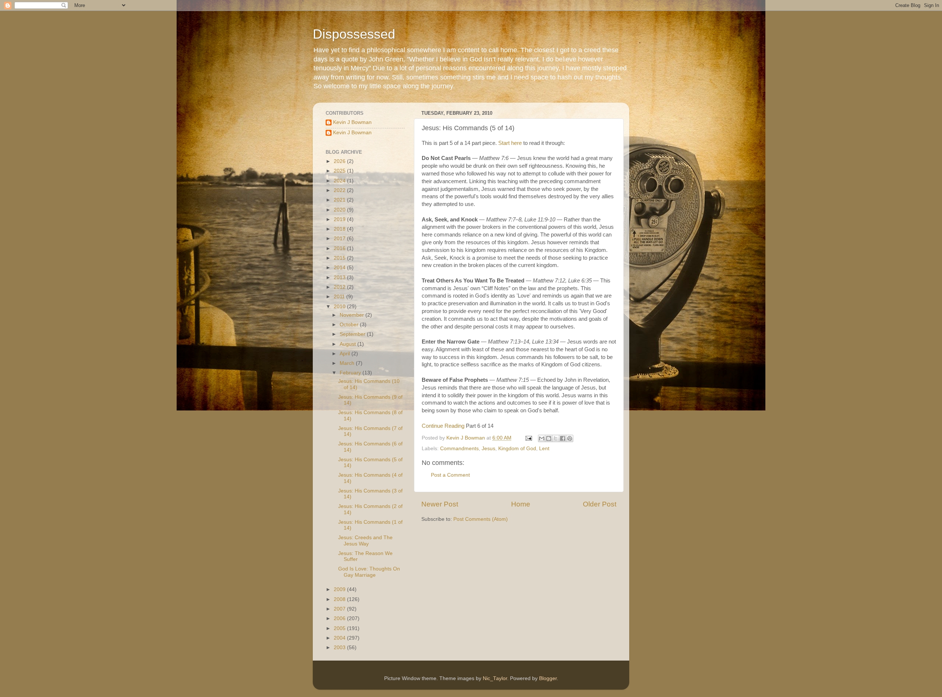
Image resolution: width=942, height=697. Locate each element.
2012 (340, 287)
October (350, 324)
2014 (340, 267)
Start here (510, 143)
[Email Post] (528, 438)
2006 (340, 618)
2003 (340, 647)
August (348, 344)
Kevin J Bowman (352, 122)
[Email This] (541, 438)
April (345, 353)
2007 (340, 609)
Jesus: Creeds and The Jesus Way (365, 540)
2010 (340, 306)
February (351, 373)
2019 (340, 219)
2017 (340, 238)
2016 (340, 248)
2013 (340, 277)
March (348, 363)
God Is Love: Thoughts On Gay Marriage (369, 571)
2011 (340, 296)
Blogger (548, 678)
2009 (340, 589)
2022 (340, 190)
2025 (340, 171)
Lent (544, 448)
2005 (340, 628)
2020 (340, 210)
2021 (340, 200)
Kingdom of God (517, 448)
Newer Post (439, 504)
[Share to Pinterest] (569, 438)
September (353, 334)
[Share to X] (555, 438)
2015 (340, 258)
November (352, 315)
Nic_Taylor (495, 678)
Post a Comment (450, 475)
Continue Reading (443, 426)
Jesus (488, 448)
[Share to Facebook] (562, 438)
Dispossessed (354, 34)
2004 (340, 638)
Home (520, 504)
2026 (340, 161)
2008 (340, 599)
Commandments (459, 448)
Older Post (599, 504)
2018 (340, 229)
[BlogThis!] (548, 438)
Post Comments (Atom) (480, 519)
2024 (340, 181)
